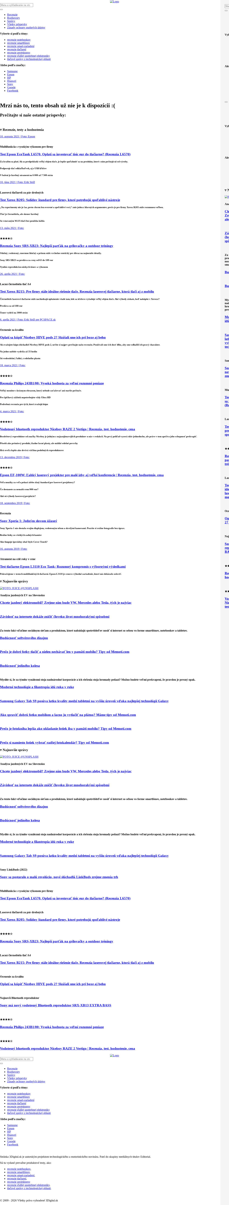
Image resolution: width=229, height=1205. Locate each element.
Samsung (12, 71)
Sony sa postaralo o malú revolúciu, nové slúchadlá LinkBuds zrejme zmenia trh (59, 877)
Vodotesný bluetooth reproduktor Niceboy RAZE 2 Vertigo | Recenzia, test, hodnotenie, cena (67, 429)
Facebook (12, 90)
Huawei (11, 80)
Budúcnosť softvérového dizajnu (24, 638)
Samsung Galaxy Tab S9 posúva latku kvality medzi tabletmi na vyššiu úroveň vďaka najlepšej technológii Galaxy (84, 701)
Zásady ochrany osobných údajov (26, 27)
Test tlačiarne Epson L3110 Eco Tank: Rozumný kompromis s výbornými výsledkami (63, 566)
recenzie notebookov (19, 39)
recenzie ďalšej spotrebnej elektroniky (28, 55)
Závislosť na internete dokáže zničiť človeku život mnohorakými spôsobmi (54, 616)
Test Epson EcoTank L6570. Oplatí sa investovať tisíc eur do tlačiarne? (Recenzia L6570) (65, 154)
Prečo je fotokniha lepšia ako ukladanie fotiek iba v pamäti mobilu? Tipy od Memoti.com (65, 728)
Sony (10, 84)
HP (9, 77)
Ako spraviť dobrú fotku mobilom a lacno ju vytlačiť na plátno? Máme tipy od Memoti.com (68, 715)
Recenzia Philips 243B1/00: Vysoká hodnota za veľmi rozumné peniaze (52, 383)
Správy (11, 21)
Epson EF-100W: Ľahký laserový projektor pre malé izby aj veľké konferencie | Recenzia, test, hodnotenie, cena (82, 475)
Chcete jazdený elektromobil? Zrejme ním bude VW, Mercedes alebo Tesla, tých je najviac (65, 602)
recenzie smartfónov (18, 42)
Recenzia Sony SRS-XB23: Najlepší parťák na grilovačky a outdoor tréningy (56, 246)
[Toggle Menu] (226, 10)
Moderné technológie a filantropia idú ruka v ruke (37, 687)
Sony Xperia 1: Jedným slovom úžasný (28, 521)
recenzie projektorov (18, 52)
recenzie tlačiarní (16, 49)
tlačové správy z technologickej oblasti (29, 59)
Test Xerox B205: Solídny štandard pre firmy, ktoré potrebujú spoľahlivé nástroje (60, 200)
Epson (10, 74)
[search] (114, 47)
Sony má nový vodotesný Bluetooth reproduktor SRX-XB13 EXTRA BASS (55, 1005)
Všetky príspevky (17, 24)
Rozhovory (13, 17)
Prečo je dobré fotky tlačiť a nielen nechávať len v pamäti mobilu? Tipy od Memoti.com (64, 652)
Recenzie (12, 14)
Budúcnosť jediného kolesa (20, 666)
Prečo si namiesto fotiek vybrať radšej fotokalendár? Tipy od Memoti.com (54, 742)
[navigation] (114, 50)
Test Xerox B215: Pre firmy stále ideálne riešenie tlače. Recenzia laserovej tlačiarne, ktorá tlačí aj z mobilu (77, 291)
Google (11, 87)
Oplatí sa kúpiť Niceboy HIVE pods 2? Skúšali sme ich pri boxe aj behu (53, 337)
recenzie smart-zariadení (20, 46)
